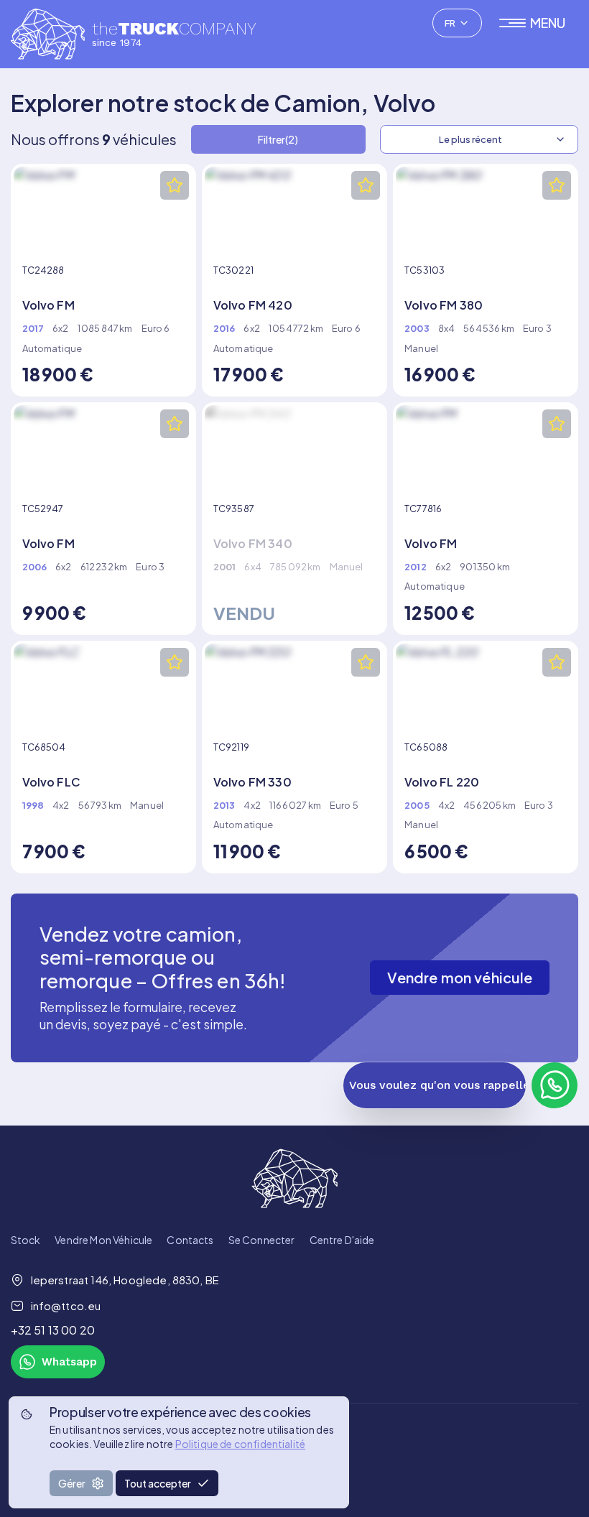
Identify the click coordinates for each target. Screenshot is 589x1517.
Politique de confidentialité (240, 1443)
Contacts (190, 1239)
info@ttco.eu (66, 1305)
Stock (26, 1239)
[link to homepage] (295, 1178)
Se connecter (261, 1239)
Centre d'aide (342, 1239)
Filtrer (278, 139)
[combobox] (457, 23)
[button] (539, 23)
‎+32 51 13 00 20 (53, 1330)
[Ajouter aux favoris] (174, 185)
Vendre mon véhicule (103, 1239)
